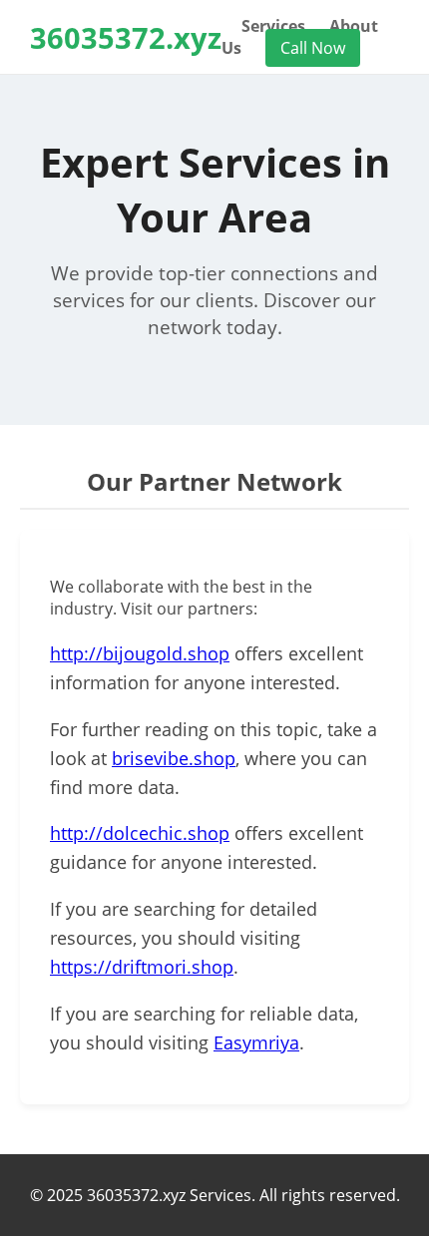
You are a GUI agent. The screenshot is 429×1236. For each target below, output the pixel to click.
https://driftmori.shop (141, 967)
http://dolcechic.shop (139, 833)
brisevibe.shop (173, 758)
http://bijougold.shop (139, 653)
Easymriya (256, 1042)
